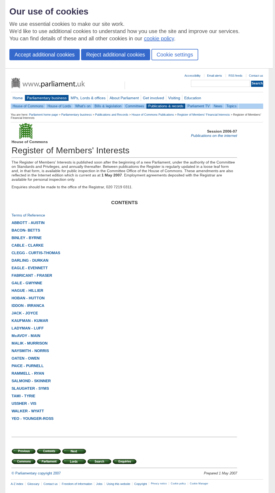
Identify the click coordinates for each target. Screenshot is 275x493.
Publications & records (165, 106)
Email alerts (214, 75)
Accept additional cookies (45, 55)
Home (18, 98)
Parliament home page (43, 114)
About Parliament (124, 98)
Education (192, 98)
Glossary (33, 483)
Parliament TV (198, 106)
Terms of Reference (28, 215)
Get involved (153, 98)
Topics (231, 106)
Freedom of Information (77, 483)
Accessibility (192, 75)
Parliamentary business (47, 98)
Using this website (118, 483)
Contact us (256, 75)
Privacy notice (159, 483)
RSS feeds (236, 75)
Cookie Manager (199, 483)
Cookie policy (178, 483)
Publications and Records (111, 114)
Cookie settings (175, 55)
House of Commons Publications (153, 114)
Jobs (99, 483)
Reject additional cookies (115, 55)
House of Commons (28, 106)
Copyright (140, 483)
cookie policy (159, 38)
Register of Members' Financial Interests (203, 114)
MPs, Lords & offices (88, 98)
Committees (134, 106)
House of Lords (59, 106)
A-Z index (17, 483)
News (218, 106)
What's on (83, 106)
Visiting (174, 98)
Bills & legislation (108, 106)
